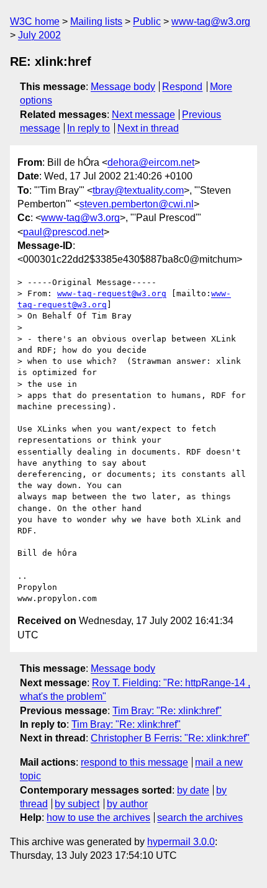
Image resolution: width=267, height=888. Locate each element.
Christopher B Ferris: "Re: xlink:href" (170, 738)
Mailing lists (96, 21)
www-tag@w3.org (210, 21)
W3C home (35, 21)
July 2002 (39, 35)
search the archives (200, 817)
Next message (143, 114)
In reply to (88, 128)
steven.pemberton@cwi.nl (136, 204)
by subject (77, 804)
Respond (182, 86)
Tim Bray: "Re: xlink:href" (167, 710)
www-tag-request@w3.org (111, 293)
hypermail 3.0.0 (181, 841)
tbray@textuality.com (138, 190)
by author (127, 804)
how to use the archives (98, 817)
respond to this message (134, 762)
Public (147, 21)
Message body (123, 86)
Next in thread (148, 128)
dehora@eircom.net (150, 162)
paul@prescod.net (63, 232)
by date (193, 790)
